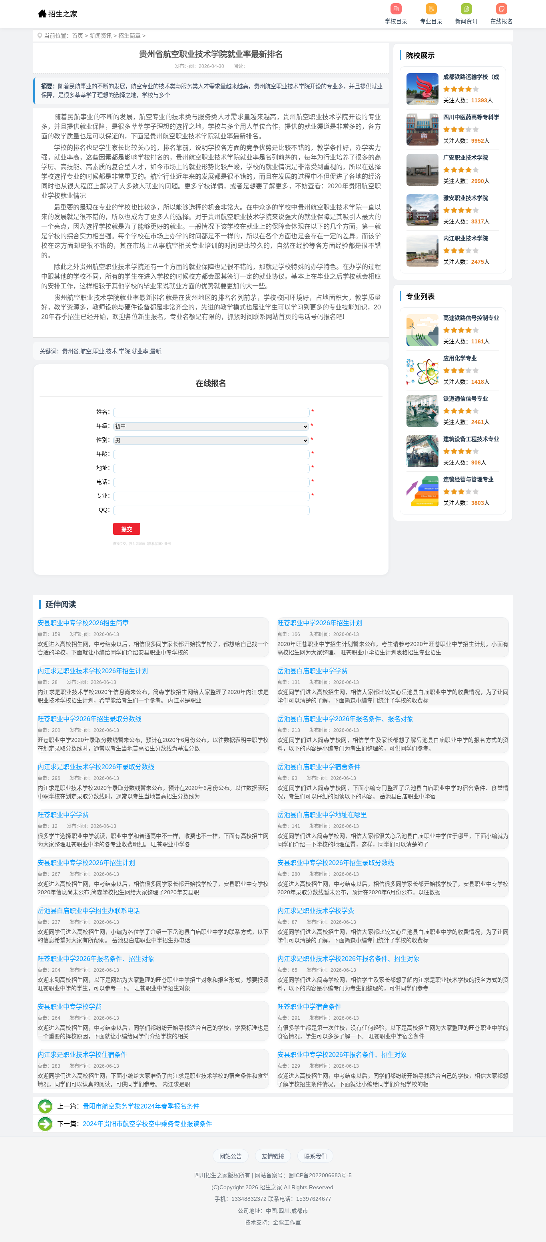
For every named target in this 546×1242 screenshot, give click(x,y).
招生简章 (129, 35)
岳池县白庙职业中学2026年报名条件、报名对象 (345, 719)
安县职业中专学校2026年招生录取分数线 (335, 862)
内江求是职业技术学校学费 (315, 910)
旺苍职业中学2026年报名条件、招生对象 (96, 958)
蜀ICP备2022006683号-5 (320, 1175)
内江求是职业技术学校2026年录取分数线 (96, 767)
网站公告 (230, 1156)
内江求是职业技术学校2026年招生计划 (93, 671)
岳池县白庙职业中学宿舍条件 (319, 767)
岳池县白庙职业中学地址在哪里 (322, 814)
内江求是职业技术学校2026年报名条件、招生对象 (348, 958)
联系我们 (315, 1156)
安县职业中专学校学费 (70, 1006)
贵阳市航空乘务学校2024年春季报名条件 (141, 1106)
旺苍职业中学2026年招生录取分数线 (89, 719)
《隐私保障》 (154, 544)
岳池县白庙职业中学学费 (312, 671)
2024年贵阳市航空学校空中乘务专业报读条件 (147, 1123)
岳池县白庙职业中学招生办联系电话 (89, 910)
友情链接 (273, 1156)
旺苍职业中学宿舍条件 (309, 1006)
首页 (77, 35)
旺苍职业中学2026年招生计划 (319, 623)
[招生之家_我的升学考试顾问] (57, 14)
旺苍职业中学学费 (63, 814)
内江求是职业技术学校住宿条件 (82, 1054)
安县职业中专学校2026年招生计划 (86, 862)
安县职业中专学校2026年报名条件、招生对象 (342, 1054)
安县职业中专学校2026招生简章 (83, 623)
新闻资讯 (101, 35)
